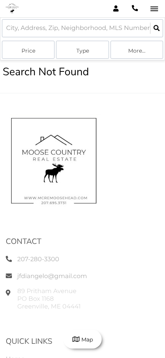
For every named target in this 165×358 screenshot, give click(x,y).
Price (28, 50)
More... (136, 50)
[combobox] (7, 28)
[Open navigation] (154, 9)
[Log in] (115, 8)
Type (82, 50)
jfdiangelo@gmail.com (52, 276)
